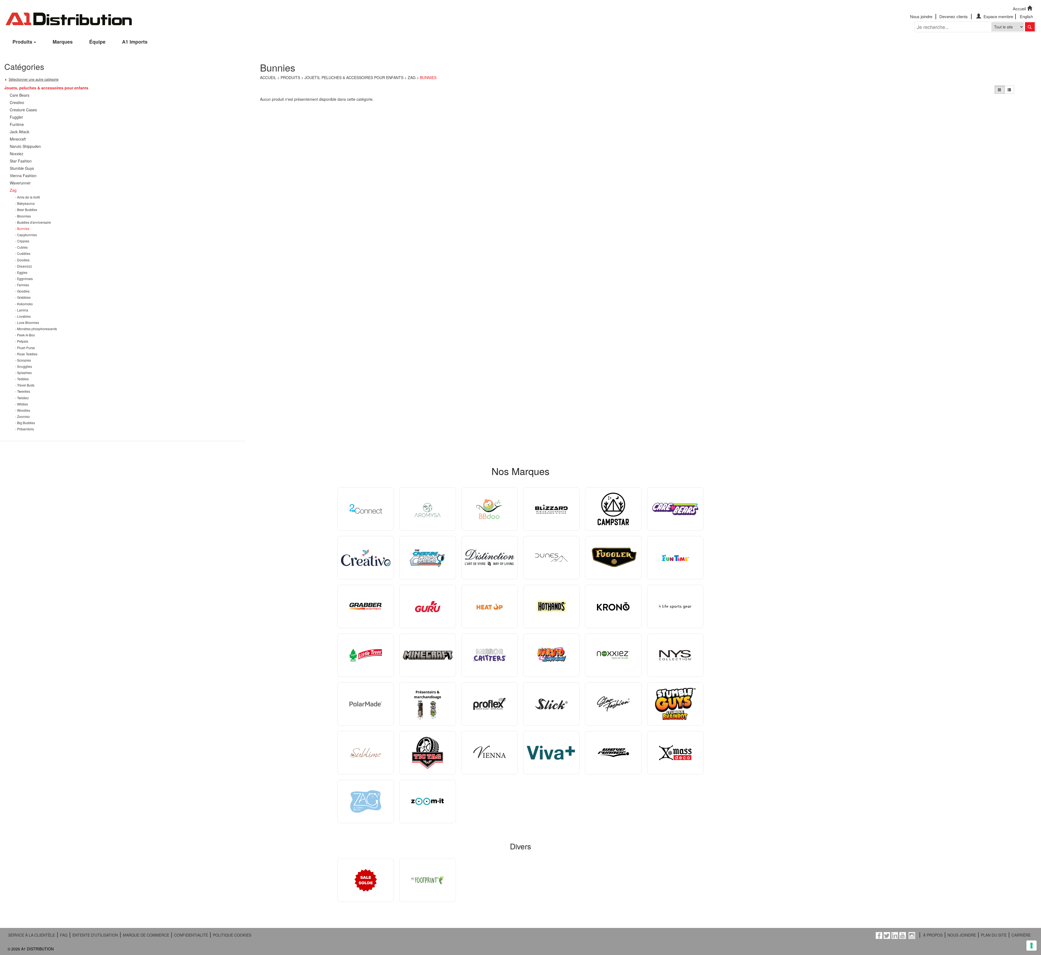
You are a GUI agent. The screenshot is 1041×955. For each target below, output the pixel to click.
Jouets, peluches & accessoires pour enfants (353, 77)
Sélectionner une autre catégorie (34, 79)
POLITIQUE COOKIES (232, 935)
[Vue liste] (1009, 90)
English (1026, 16)
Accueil (1019, 8)
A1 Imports (134, 41)
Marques (63, 41)
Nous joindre (921, 16)
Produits (22, 41)
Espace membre (997, 16)
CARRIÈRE (1021, 935)
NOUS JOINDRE (961, 935)
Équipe (97, 41)
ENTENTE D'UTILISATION (95, 935)
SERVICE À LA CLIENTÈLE (31, 935)
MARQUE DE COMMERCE (146, 935)
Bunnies (428, 77)
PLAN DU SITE (994, 935)
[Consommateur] (999, 90)
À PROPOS (933, 935)
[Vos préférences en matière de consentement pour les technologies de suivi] (1031, 945)
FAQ (64, 935)
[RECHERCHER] (1030, 26)
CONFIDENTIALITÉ (191, 935)
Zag (412, 77)
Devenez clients (953, 16)
